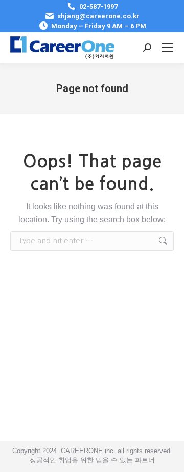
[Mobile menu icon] (168, 47)
